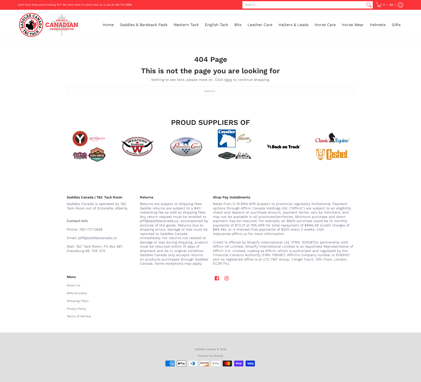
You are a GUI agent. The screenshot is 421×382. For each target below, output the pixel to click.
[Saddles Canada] (48, 25)
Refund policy (77, 293)
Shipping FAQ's (77, 301)
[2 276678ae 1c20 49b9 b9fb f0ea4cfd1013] (89, 147)
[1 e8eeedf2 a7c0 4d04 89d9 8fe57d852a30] (186, 147)
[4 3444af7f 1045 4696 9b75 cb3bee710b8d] (235, 147)
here (228, 80)
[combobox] (303, 5)
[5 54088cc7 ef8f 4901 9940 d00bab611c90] (284, 147)
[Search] (369, 5)
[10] (137, 147)
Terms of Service (79, 316)
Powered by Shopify (210, 355)
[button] (385, 5)
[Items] (332, 147)
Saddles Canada (205, 349)
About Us (73, 285)
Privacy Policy (76, 308)
